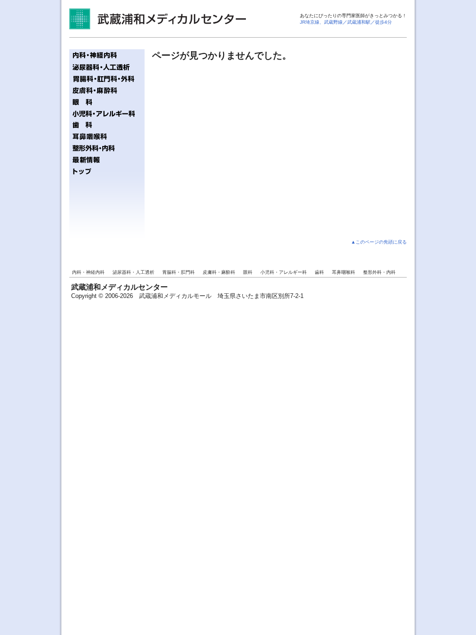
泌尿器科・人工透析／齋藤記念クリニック (107, 67)
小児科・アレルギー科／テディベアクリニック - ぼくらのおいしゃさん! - (107, 113)
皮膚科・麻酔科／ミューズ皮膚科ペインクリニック (107, 90)
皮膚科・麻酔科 (219, 272)
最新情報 (107, 159)
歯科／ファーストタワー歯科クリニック (107, 125)
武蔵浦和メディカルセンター (157, 18)
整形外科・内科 (379, 272)
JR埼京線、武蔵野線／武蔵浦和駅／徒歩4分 (346, 22)
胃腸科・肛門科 (178, 272)
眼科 (247, 272)
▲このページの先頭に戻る (379, 242)
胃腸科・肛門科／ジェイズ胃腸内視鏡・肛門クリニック (107, 78)
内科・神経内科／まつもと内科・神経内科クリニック (107, 55)
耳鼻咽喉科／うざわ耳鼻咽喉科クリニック (107, 136)
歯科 (319, 272)
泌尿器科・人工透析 (133, 272)
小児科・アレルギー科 (283, 272)
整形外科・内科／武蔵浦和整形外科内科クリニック (107, 148)
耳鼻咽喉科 (343, 272)
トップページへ (107, 171)
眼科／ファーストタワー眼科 (107, 101)
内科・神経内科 (88, 272)
